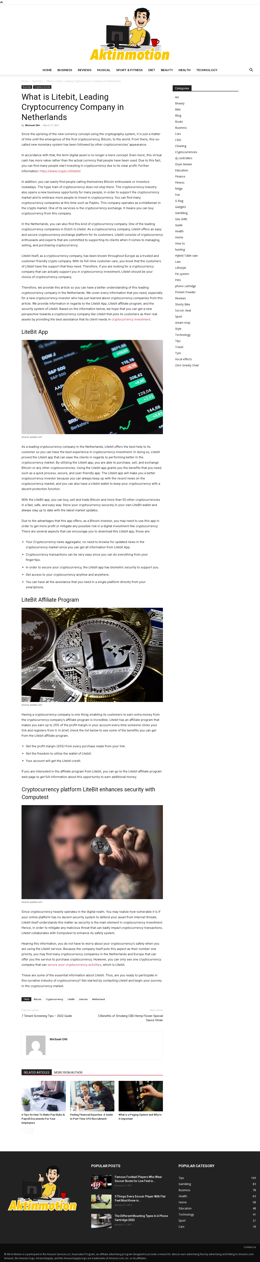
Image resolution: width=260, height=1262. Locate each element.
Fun (177, 195)
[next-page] (30, 1130)
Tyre (178, 353)
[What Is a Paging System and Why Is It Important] (141, 1096)
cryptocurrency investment (131, 319)
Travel (179, 347)
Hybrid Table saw (186, 255)
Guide (179, 225)
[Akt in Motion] (130, 35)
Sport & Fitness (129, 70)
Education (181, 170)
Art (177, 97)
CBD (178, 140)
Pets (178, 280)
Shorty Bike (182, 304)
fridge (179, 188)
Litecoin (83, 999)
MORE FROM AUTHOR (68, 1072)
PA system (182, 274)
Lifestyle (180, 268)
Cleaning (180, 146)
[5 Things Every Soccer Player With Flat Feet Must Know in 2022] (101, 1201)
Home (47, 70)
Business (64, 70)
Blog (178, 115)
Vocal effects (183, 359)
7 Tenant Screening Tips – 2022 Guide (47, 1016)
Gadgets (180, 207)
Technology (206, 70)
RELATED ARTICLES (36, 1072)
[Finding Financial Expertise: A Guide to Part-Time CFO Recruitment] (92, 1096)
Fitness (179, 182)
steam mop (182, 322)
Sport (178, 316)
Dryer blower (183, 164)
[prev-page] (24, 1130)
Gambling (181, 213)
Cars (178, 134)
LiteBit (71, 999)
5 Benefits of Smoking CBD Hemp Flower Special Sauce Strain (130, 1018)
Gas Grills (181, 219)
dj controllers (183, 158)
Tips (178, 341)
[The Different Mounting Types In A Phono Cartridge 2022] (101, 1221)
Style (178, 329)
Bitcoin (37, 999)
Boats (179, 121)
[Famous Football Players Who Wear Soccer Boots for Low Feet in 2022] (101, 1182)
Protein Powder (185, 292)
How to (180, 243)
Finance (180, 176)
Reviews (84, 70)
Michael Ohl (32, 125)
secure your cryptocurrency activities (74, 965)
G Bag (179, 201)
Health (185, 70)
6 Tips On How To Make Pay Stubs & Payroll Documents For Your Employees (43, 1118)
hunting (180, 249)
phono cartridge (185, 286)
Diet (151, 70)
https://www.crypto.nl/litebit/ (60, 171)
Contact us (250, 1247)
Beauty (167, 70)
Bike (178, 109)
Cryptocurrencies (42, 86)
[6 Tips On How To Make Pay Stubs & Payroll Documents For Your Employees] (44, 1096)
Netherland (98, 999)
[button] (251, 70)
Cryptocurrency (54, 999)
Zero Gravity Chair (187, 365)
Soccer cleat (183, 310)
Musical (103, 70)
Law (178, 262)
